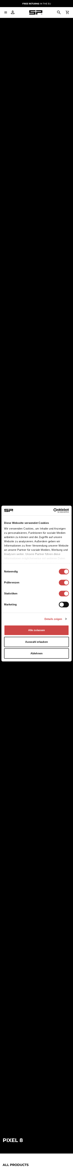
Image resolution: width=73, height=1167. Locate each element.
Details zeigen (53, 618)
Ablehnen (36, 653)
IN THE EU (36, 3)
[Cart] (67, 12)
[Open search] (58, 12)
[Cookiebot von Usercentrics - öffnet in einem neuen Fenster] (53, 510)
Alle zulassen (36, 630)
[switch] (64, 582)
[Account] (12, 12)
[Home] (36, 12)
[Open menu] (5, 12)
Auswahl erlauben (36, 641)
